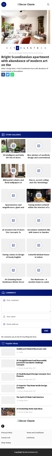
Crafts (21, 352)
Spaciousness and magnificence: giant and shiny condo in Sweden (13, 207)
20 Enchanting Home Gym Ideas (29, 409)
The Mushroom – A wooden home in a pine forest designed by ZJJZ (38, 282)
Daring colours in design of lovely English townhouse (13, 257)
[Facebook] (2, 426)
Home (3, 68)
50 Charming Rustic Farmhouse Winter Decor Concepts (13, 282)
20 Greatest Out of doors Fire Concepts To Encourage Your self (13, 232)
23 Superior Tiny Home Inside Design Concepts (31, 387)
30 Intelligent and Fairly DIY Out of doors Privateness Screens (13, 157)
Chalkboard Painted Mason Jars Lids (31, 349)
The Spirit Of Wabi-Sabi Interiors (30, 397)
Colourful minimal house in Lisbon (38, 256)
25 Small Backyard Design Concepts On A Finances (33, 375)
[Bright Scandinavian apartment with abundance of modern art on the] (26, 43)
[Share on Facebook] (3, 74)
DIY (34, 368)
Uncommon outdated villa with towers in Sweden (38, 231)
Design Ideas (11, 68)
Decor (21, 368)
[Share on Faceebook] (8, 74)
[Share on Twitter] (12, 74)
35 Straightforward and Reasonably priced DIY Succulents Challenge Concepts (31, 362)
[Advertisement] (26, 104)
